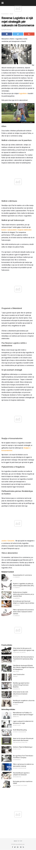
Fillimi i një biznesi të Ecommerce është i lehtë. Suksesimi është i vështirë (23, 611)
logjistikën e (23, 93)
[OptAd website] (27, 122)
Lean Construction (18, 674)
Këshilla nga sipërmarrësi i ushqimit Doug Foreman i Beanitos (21, 685)
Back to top (18, 841)
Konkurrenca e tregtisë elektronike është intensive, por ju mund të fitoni (23, 594)
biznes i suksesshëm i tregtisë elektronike (17, 230)
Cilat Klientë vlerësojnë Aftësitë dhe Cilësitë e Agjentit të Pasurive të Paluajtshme (23, 667)
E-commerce (5, 13)
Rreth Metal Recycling (20, 730)
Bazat (11, 13)
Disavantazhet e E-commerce (22, 575)
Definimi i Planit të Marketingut (22, 747)
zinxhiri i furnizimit (8, 541)
